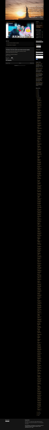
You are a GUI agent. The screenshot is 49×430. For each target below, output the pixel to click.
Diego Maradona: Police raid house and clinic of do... (39, 194)
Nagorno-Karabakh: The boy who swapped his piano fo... (39, 189)
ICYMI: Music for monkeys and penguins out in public (39, 254)
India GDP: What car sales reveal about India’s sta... (39, 144)
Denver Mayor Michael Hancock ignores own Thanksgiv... (39, 376)
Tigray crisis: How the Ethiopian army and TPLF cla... (39, 400)
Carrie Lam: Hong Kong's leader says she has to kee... (39, 256)
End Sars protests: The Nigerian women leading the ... (39, 134)
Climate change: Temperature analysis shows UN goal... (39, 100)
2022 (37, 94)
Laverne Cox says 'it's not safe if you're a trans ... (39, 136)
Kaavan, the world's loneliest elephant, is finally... (39, 277)
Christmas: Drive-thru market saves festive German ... (39, 199)
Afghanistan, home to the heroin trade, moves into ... (39, 236)
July (37, 415)
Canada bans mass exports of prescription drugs (39, 219)
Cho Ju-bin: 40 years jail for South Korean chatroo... (39, 379)
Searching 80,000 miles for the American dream (39, 356)
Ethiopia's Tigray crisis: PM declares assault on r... (39, 368)
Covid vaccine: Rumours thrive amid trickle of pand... (39, 121)
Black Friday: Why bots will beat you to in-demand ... (39, 393)
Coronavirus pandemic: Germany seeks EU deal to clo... (39, 386)
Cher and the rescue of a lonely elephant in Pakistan (39, 196)
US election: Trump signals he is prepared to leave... (39, 340)
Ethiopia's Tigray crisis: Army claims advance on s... (39, 263)
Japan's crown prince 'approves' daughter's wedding (39, 157)
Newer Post (8, 63)
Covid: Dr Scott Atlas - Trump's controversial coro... (39, 108)
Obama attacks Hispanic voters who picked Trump (39, 391)
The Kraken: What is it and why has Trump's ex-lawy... (39, 284)
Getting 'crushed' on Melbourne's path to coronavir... (39, 279)
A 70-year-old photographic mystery (38, 181)
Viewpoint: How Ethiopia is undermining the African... (39, 224)
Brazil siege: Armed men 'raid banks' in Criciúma (39, 103)
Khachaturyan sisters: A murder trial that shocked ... (39, 244)
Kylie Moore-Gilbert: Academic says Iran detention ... (39, 381)
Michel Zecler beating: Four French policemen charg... (39, 147)
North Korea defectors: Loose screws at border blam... (39, 371)
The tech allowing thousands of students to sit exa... (39, 183)
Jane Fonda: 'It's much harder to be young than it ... (39, 301)
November (38, 98)
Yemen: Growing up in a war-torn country (39, 407)
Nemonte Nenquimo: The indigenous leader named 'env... (39, 150)
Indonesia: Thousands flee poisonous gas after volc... (39, 160)
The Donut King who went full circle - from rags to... (39, 272)
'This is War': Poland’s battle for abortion (39, 343)
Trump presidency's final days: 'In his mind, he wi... (39, 123)
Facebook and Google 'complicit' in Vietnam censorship (39, 111)
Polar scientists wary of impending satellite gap (39, 266)
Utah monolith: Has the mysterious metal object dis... (39, 201)
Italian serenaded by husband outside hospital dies (39, 307)
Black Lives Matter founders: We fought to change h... (39, 191)
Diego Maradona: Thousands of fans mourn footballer (39, 358)
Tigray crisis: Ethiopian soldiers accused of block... (39, 275)
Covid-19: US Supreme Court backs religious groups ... (39, 363)
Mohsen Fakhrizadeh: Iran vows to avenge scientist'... (39, 261)
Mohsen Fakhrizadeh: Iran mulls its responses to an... (39, 128)
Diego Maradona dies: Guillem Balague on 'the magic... (39, 324)
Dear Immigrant (9, 55)
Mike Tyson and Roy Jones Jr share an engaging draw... (39, 212)
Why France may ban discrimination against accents (39, 396)
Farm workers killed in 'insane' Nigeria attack (39, 207)
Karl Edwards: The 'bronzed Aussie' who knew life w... (39, 289)
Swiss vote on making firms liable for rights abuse (39, 270)
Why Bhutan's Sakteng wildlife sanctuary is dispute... (39, 238)
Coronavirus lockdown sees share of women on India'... (39, 282)
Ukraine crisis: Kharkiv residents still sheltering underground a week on (39, 68)
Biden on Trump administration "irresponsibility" (39, 63)
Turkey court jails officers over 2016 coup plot (39, 366)
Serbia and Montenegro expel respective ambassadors (39, 241)
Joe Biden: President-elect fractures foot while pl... (39, 154)
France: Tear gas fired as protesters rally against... (39, 249)
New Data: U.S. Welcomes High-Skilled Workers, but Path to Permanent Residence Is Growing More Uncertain (34, 422)
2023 (37, 93)
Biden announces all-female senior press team (39, 167)
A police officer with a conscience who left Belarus (39, 125)
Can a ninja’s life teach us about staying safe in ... (39, 345)
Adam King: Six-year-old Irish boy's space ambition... (39, 214)
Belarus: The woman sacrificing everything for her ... (39, 410)
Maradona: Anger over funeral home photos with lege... (39, 305)
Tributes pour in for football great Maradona (39, 389)
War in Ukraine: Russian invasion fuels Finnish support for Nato (39, 77)
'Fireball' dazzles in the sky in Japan (39, 205)
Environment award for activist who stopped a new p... (39, 152)
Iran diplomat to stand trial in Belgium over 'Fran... (38, 337)
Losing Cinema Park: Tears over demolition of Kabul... (39, 298)
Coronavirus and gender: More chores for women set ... (39, 384)
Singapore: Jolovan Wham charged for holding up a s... (39, 349)
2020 (37, 96)
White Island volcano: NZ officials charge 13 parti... (39, 169)
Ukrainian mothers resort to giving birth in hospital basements (39, 82)
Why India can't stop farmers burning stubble (39, 176)
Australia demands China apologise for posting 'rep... (39, 162)
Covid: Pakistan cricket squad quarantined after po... (39, 373)
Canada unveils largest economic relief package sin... (39, 118)
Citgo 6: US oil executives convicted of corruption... (38, 329)
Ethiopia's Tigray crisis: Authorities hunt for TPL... (39, 203)
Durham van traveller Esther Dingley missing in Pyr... (39, 210)
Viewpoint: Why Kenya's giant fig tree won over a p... (39, 178)
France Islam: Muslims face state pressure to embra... (39, 131)
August (38, 414)
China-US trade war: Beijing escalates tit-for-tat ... (39, 113)
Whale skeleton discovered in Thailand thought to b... (39, 332)
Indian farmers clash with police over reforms (39, 317)
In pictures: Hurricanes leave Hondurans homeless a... (39, 229)
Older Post (32, 63)
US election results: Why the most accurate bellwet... (39, 347)
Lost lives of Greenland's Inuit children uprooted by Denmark (39, 73)
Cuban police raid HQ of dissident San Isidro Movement (39, 319)
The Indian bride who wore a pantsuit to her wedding (39, 291)
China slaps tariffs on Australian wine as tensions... (39, 335)
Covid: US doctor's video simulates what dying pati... (39, 403)
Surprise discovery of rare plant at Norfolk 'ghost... (39, 258)
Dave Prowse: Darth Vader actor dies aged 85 (39, 216)
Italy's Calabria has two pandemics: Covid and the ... (39, 173)
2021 (37, 95)
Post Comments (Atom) (21, 65)
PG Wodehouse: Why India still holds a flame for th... (39, 354)
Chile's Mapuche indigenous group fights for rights (39, 398)
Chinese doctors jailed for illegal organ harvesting (39, 327)
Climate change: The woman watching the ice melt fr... (39, 296)
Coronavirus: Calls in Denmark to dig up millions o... (39, 310)
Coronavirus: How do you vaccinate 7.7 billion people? (39, 186)
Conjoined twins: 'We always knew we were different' (39, 233)
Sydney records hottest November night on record (39, 221)
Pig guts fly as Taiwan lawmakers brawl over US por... (39, 322)
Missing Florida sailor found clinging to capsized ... (39, 115)
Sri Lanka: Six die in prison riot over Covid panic (39, 164)
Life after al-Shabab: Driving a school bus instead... (39, 287)
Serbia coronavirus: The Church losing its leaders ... (39, 226)
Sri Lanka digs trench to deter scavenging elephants (39, 315)
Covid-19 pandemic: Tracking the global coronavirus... (39, 303)
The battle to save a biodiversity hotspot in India (39, 231)
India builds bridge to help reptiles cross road (39, 105)
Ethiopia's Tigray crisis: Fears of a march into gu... (39, 352)
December (38, 97)
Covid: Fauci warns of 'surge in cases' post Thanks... (39, 171)
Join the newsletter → (38, 27)
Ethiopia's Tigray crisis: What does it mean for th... (39, 246)
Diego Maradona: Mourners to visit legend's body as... (39, 361)
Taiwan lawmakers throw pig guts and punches (39, 312)
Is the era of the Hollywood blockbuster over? (39, 293)
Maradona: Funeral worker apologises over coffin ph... (39, 268)
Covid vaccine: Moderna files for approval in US (39, 138)
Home (20, 63)
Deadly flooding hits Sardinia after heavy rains (39, 251)
